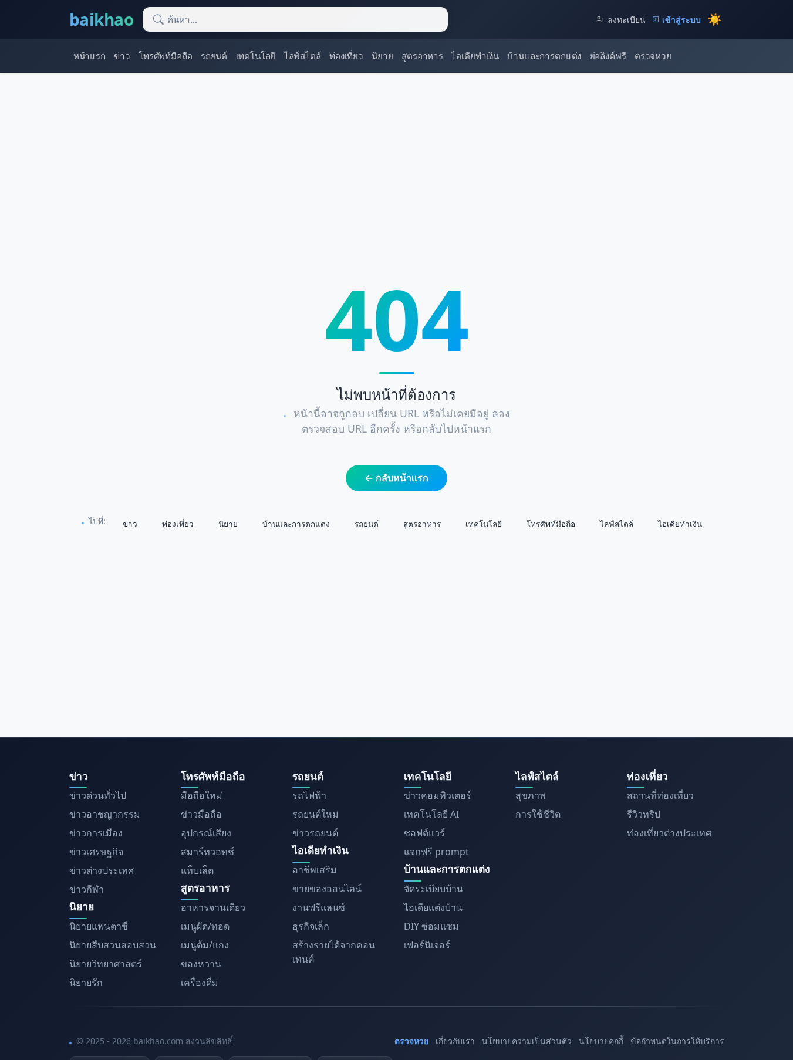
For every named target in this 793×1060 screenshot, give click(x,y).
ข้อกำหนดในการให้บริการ (677, 1041)
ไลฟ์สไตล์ (302, 56)
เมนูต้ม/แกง (205, 945)
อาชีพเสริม (314, 869)
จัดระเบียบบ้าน (433, 888)
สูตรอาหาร (422, 56)
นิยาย (382, 56)
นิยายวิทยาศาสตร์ (105, 963)
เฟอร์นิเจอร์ (427, 945)
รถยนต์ (214, 56)
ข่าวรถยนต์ (315, 832)
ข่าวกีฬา (86, 889)
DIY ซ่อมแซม (431, 926)
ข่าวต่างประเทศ (101, 870)
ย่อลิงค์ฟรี (608, 56)
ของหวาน (201, 963)
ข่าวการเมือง (96, 832)
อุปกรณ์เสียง (206, 832)
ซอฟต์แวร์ (424, 832)
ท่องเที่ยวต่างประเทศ (669, 832)
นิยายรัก (86, 982)
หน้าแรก (89, 56)
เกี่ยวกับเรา (455, 1041)
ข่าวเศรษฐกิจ (96, 851)
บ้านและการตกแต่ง (544, 56)
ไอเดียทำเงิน (475, 56)
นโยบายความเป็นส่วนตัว (527, 1041)
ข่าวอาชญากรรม (104, 814)
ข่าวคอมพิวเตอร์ (437, 795)
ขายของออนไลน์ (327, 888)
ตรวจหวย (653, 56)
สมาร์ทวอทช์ (207, 851)
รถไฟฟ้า (309, 795)
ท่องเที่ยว (346, 56)
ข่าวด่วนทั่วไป (97, 795)
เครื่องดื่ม (199, 982)
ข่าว (122, 56)
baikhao (101, 19)
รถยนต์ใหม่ (315, 814)
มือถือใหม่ (201, 795)
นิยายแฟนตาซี (98, 926)
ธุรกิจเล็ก (310, 926)
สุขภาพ (530, 795)
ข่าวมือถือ (201, 814)
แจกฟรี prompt (436, 851)
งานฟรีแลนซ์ (318, 907)
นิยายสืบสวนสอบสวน (112, 945)
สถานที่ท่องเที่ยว (660, 795)
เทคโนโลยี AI (431, 814)
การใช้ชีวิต (538, 814)
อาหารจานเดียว (213, 907)
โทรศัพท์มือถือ (165, 56)
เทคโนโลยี (256, 56)
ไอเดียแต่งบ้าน (433, 907)
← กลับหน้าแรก (396, 477)
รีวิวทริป (643, 814)
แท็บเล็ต (197, 870)
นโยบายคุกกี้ (601, 1041)
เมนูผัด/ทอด (205, 926)
